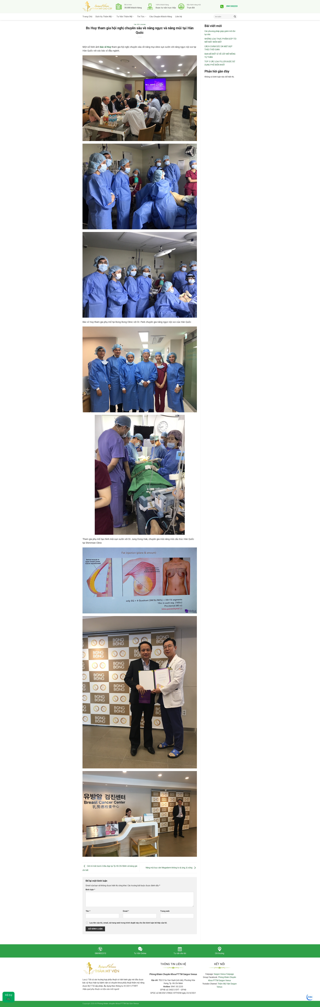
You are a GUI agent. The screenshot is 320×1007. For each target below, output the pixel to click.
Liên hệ (178, 16)
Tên (88, 911)
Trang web (165, 911)
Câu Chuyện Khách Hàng (160, 16)
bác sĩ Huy (105, 47)
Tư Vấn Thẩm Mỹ (124, 16)
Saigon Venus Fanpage (224, 974)
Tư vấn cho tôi (180, 953)
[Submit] (235, 16)
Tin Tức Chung (140, 24)
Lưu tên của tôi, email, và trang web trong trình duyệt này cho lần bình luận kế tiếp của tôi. (128, 923)
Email (126, 911)
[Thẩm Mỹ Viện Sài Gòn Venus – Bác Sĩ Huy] (97, 6)
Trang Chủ (87, 16)
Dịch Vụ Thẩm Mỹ (104, 16)
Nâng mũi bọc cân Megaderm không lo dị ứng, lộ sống (169, 867)
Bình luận (90, 890)
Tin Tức (140, 16)
